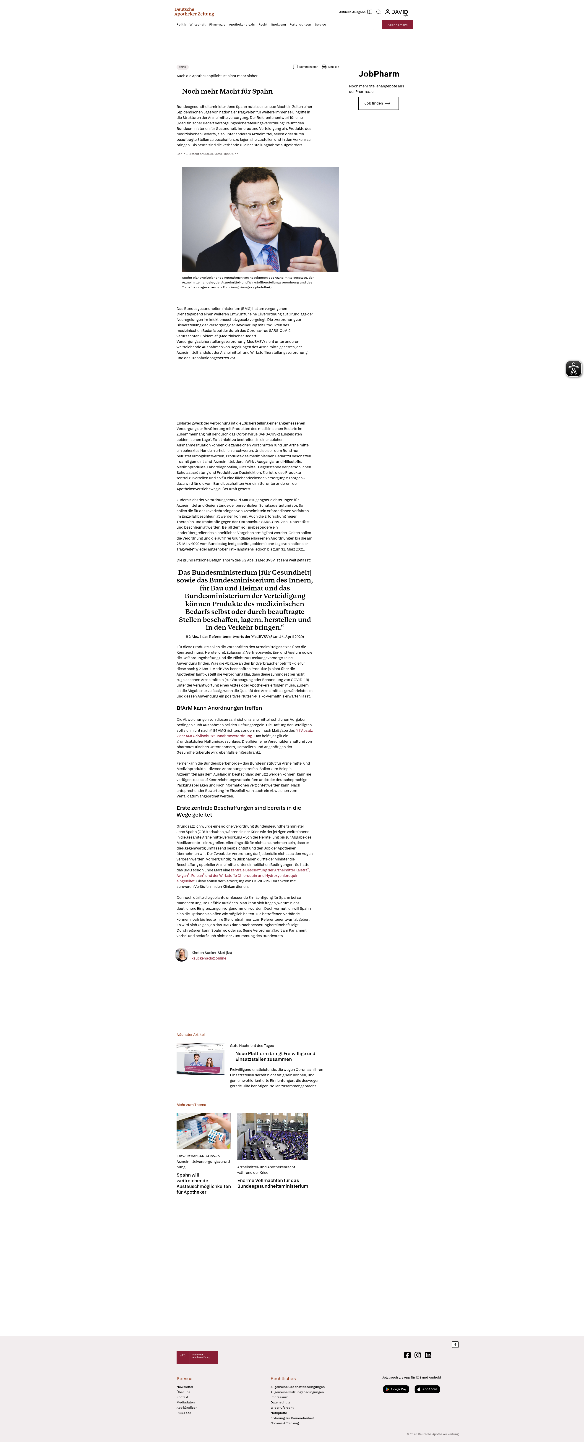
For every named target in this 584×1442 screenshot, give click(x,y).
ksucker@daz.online (209, 958)
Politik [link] (182, 67)
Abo (397, 25)
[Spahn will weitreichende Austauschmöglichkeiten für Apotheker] (204, 1131)
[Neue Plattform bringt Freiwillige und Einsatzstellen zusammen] (200, 1066)
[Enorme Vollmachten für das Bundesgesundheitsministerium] (272, 1136)
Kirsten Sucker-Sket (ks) (212, 952)
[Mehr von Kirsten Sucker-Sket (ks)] (181, 955)
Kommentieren (308, 67)
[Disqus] (258, 1266)
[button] (194, 11)
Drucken (333, 67)
